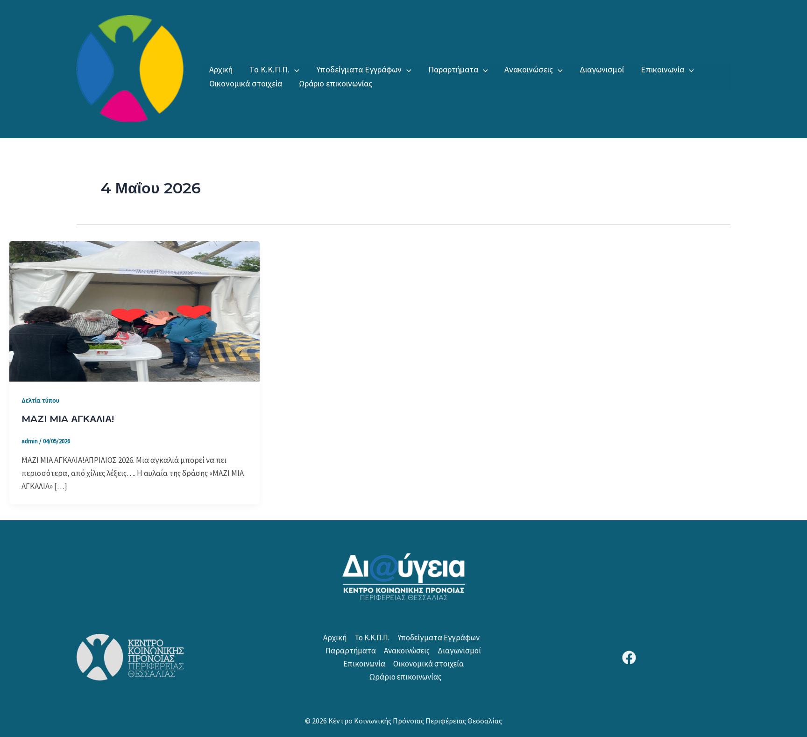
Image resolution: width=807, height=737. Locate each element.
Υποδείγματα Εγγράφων (359, 69)
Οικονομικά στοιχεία (245, 83)
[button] (294, 70)
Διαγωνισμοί (602, 69)
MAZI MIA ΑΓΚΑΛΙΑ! (67, 419)
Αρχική (221, 69)
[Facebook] (629, 658)
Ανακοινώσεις (528, 69)
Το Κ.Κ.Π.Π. (269, 69)
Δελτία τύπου (40, 400)
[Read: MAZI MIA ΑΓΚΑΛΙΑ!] (134, 310)
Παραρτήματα (453, 69)
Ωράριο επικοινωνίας (335, 83)
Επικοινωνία (662, 69)
